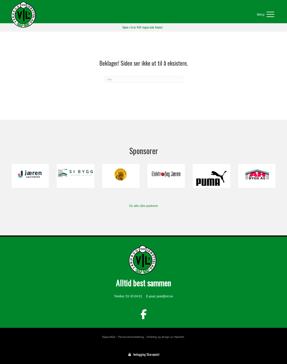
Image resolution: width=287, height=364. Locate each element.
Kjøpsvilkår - (109, 336)
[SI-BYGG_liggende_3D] (75, 176)
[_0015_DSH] (120, 176)
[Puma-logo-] (211, 176)
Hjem (125, 27)
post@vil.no (165, 296)
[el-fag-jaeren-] (166, 176)
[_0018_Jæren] (30, 176)
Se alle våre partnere (143, 205)
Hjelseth (179, 336)
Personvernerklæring (131, 336)
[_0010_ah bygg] (256, 176)
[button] (264, 14)
